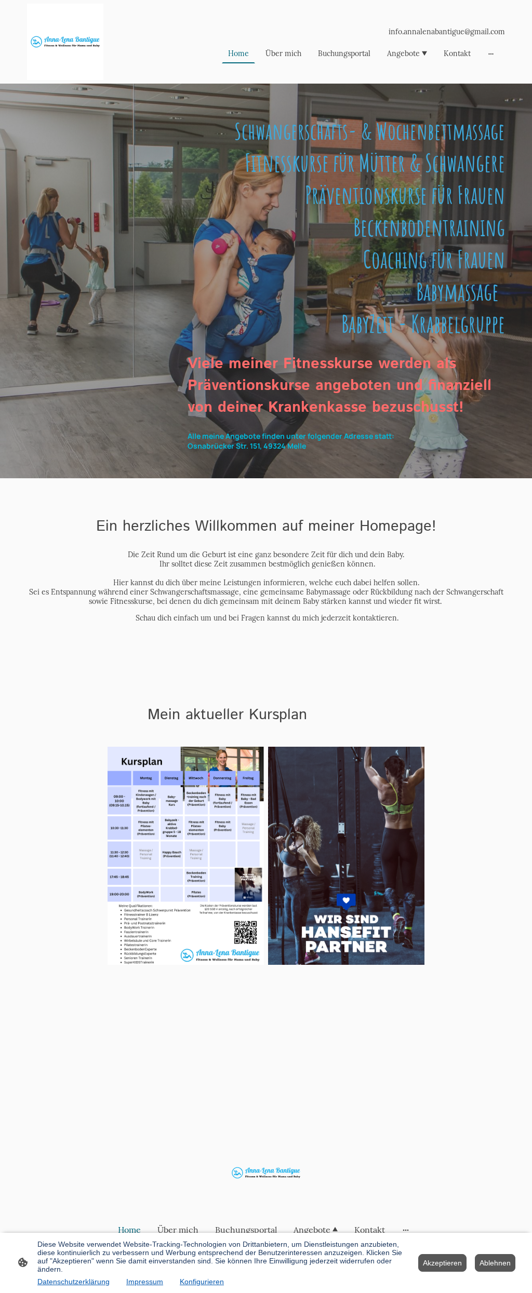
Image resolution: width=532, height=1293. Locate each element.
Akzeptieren (442, 1263)
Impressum (144, 1281)
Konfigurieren (202, 1281)
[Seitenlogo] (65, 42)
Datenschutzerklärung (73, 1281)
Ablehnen (495, 1263)
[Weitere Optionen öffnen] (491, 53)
